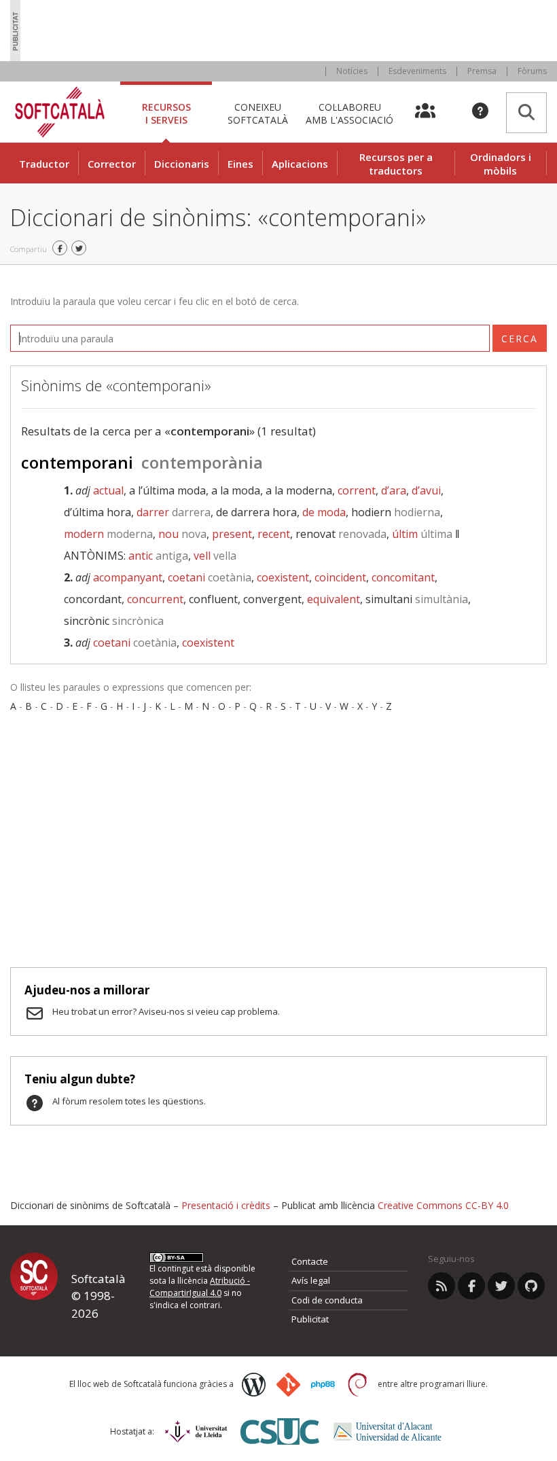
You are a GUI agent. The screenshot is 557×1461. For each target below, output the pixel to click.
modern (108, 533)
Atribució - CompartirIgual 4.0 (199, 1287)
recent (273, 533)
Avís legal (310, 1280)
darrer (174, 512)
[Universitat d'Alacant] (387, 1431)
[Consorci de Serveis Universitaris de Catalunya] (280, 1431)
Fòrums (532, 71)
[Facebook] (471, 1285)
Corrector (112, 163)
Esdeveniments (417, 71)
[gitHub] (531, 1285)
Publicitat (310, 1319)
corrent (357, 490)
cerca (519, 338)
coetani (209, 577)
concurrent (155, 599)
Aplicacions (300, 163)
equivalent (333, 599)
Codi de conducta (327, 1300)
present (232, 533)
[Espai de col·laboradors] (433, 112)
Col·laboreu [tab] (349, 113)
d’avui (426, 490)
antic (158, 555)
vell (215, 555)
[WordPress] (253, 1384)
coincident (340, 577)
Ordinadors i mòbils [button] (500, 163)
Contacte (309, 1261)
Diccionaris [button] (181, 163)
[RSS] (441, 1285)
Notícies (351, 71)
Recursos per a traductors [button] (396, 163)
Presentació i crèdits (225, 1205)
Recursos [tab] (166, 113)
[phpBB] (323, 1385)
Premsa (482, 71)
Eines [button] (240, 163)
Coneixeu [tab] (258, 113)
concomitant (403, 577)
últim (422, 533)
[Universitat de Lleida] (196, 1431)
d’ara (393, 490)
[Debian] (357, 1384)
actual (108, 490)
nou (182, 533)
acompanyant (127, 577)
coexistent (283, 577)
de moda (324, 512)
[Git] (288, 1384)
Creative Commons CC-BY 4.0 (443, 1205)
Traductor (44, 163)
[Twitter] (501, 1285)
